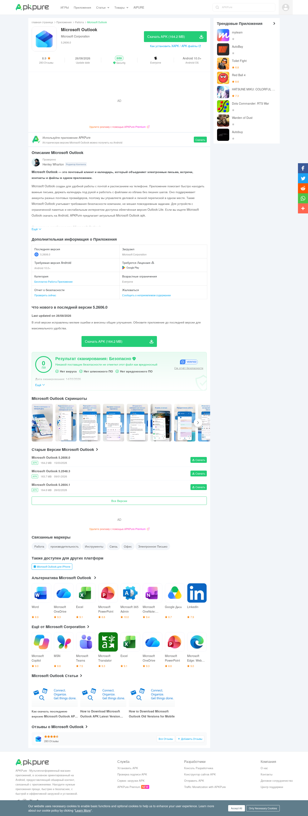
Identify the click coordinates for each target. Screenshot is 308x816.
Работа (79, 22)
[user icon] (285, 7)
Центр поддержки (272, 787)
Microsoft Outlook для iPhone (53, 566)
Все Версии (119, 501)
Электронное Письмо (152, 546)
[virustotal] (134, 359)
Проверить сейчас (45, 295)
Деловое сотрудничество (277, 781)
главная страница (42, 22)
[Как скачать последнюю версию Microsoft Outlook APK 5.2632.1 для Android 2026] (55, 694)
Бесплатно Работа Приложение (53, 281)
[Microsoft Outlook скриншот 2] (89, 422)
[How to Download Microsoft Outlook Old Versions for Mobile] (152, 694)
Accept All (236, 808)
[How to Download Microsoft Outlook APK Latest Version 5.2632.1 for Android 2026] (103, 694)
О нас (264, 768)
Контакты (266, 774)
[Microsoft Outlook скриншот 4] (137, 422)
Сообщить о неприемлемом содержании (146, 295)
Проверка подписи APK (132, 774)
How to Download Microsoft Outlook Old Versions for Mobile (152, 713)
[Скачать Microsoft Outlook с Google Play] (130, 267)
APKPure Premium (128, 787)
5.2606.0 (45, 254)
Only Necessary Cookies (263, 808)
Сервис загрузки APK (131, 781)
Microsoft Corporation (75, 36)
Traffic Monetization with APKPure (205, 787)
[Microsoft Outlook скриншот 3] (113, 422)
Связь (114, 546)
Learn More (83, 810)
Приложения (64, 22)
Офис (128, 546)
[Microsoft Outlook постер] (42, 422)
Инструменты (94, 546)
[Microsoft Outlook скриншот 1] (65, 422)
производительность (64, 546)
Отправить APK (194, 781)
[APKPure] (32, 7)
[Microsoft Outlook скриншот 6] (184, 422)
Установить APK (127, 768)
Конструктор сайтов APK (200, 774)
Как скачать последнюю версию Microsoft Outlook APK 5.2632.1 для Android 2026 (54, 714)
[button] (119, 60)
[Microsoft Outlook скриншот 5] (161, 422)
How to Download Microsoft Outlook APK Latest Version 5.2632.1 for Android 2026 (100, 714)
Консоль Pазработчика (198, 768)
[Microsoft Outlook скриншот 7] (208, 422)
